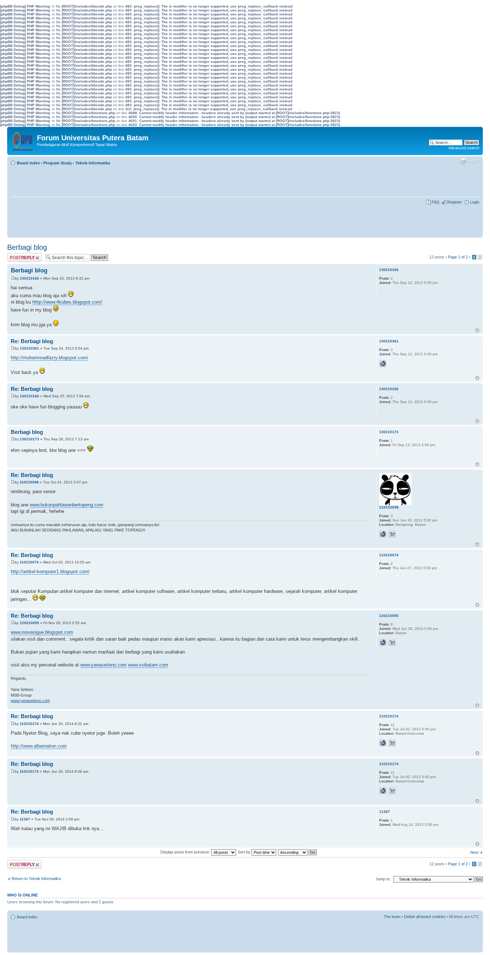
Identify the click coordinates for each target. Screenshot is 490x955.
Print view (463, 161)
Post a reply (17, 255)
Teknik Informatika (92, 163)
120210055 (29, 623)
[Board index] (23, 139)
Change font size (474, 161)
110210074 (29, 562)
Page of (458, 257)
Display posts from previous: (185, 852)
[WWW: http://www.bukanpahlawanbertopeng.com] (382, 534)
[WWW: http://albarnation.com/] (382, 742)
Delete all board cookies (425, 916)
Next (474, 852)
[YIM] (392, 534)
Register (454, 202)
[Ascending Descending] (297, 852)
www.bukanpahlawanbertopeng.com (66, 504)
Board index (28, 163)
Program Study (57, 163)
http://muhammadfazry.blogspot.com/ (49, 357)
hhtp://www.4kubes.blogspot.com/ (67, 302)
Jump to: (383, 879)
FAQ (435, 202)
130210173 (29, 439)
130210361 (29, 348)
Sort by (244, 852)
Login (474, 202)
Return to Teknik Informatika (36, 878)
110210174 (29, 724)
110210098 (29, 482)
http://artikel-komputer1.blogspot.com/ (50, 571)
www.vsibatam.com (148, 665)
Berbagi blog (27, 247)
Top (477, 330)
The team (392, 916)
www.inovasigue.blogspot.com (42, 632)
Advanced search (463, 148)
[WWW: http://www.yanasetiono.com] (382, 642)
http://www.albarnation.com (39, 746)
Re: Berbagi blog (32, 341)
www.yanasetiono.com (103, 665)
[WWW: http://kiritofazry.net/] (382, 363)
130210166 (29, 278)
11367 (25, 819)
